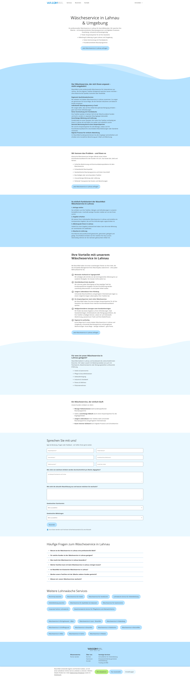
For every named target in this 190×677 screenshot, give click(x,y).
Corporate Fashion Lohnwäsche (58, 609)
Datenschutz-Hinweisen (77, 673)
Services (69, 3)
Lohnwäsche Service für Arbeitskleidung (126, 597)
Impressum (57, 675)
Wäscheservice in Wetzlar (98, 634)
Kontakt (86, 3)
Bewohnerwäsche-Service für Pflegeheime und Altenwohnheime (94, 609)
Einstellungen (129, 672)
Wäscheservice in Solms (76, 634)
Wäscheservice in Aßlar (56, 634)
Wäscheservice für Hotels (75, 597)
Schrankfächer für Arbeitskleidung (108, 657)
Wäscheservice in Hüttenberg (116, 621)
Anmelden (138, 3)
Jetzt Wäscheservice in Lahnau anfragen (95, 48)
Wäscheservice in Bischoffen (131, 627)
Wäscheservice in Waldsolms (107, 627)
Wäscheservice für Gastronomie (113, 603)
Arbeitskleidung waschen (56, 603)
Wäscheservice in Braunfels (83, 627)
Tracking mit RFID (103, 663)
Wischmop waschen (55, 597)
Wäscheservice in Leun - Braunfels (90, 621)
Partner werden (74, 657)
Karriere (88, 657)
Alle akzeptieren (102, 672)
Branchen (78, 3)
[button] (95, 550)
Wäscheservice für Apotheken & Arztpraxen (83, 603)
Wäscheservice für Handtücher (98, 597)
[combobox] (119, 457)
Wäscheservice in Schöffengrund (59, 627)
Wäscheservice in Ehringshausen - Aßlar (61, 621)
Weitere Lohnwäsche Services (67, 591)
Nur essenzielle (116, 672)
